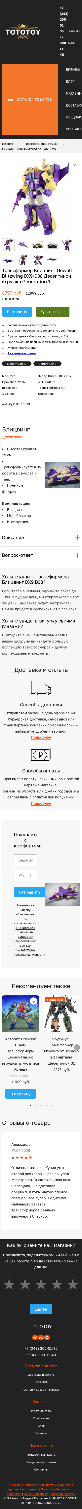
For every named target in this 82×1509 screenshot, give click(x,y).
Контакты (41, 1469)
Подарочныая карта (41, 1454)
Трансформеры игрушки (41, 143)
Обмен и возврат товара (41, 1389)
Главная (7, 143)
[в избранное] (74, 164)
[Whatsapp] (41, 1337)
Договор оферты (63, 1494)
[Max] (47, 1337)
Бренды (73, 70)
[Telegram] (35, 1337)
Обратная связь (41, 1411)
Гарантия (41, 1382)
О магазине (41, 1418)
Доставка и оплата (41, 1374)
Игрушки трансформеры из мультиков (29, 148)
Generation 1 (47, 363)
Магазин (74, 93)
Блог (70, 82)
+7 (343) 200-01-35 (41, 1348)
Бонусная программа (41, 1462)
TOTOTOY (41, 1326)
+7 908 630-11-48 (41, 1355)
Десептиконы (16, 363)
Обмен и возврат (36, 1494)
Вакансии (41, 1433)
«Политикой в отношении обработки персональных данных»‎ (26, 936)
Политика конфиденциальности (32, 1485)
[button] (30, 1105)
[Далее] (77, 1047)
